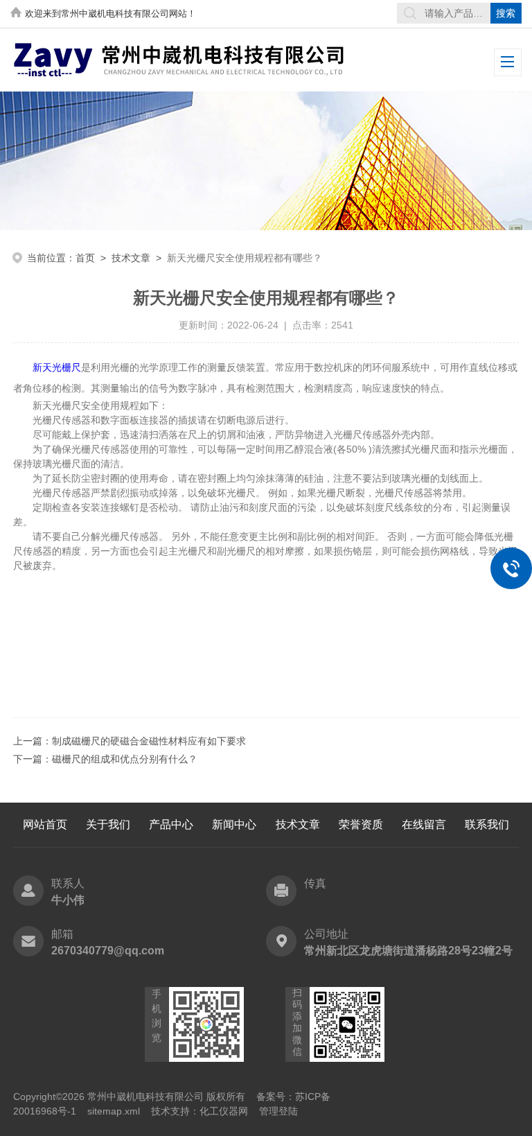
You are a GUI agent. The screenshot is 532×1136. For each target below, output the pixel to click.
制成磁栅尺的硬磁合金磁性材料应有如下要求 (149, 740)
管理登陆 (278, 1111)
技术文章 (131, 257)
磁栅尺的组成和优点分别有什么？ (124, 758)
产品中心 (171, 824)
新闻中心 (234, 824)
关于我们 (108, 824)
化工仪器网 (224, 1111)
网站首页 (45, 824)
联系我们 (487, 824)
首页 (85, 257)
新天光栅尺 (57, 367)
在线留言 (424, 824)
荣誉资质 (361, 824)
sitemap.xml (113, 1111)
